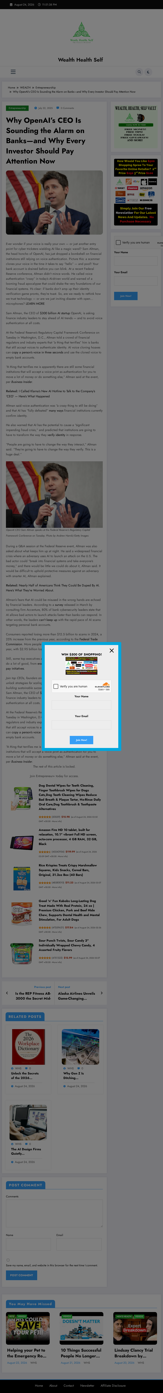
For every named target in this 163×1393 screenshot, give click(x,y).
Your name (81, 696)
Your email (81, 716)
